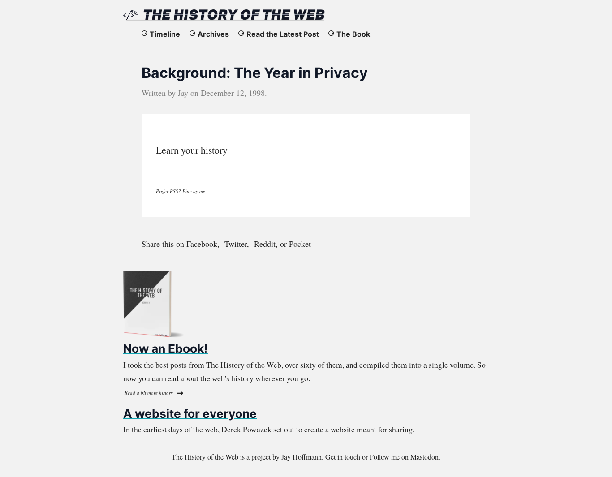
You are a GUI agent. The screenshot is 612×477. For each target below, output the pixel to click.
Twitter (235, 243)
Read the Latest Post (282, 34)
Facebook (201, 243)
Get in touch (342, 456)
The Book (353, 34)
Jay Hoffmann (301, 456)
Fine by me (193, 191)
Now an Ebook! (165, 348)
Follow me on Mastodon (404, 456)
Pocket (300, 243)
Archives (213, 34)
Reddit (265, 243)
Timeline (165, 34)
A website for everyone (190, 413)
